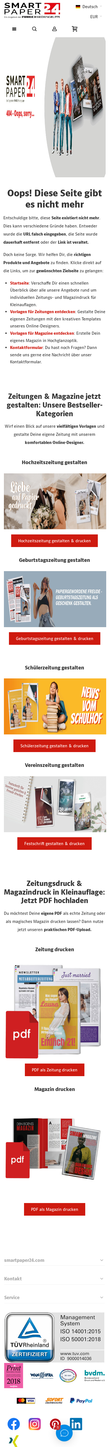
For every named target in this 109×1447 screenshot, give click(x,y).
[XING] (14, 1433)
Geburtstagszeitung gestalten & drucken (54, 638)
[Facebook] (14, 1417)
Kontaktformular (26, 347)
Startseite (19, 283)
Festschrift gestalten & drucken (54, 843)
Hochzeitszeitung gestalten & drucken (54, 540)
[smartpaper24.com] (32, 10)
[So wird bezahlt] (54, 1391)
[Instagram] (34, 1417)
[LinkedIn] (76, 1417)
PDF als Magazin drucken (54, 1209)
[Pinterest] (55, 1417)
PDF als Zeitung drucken (54, 1070)
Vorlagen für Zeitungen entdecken (42, 311)
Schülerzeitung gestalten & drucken (54, 745)
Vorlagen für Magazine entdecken (42, 333)
